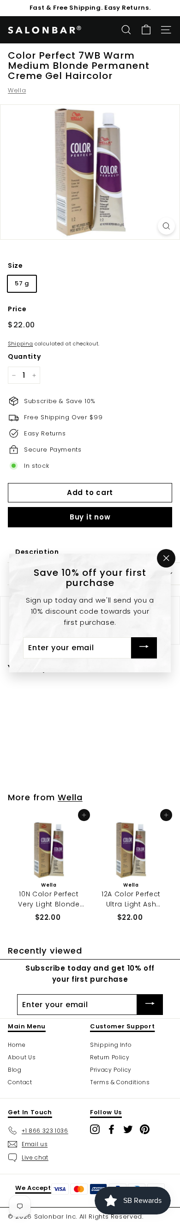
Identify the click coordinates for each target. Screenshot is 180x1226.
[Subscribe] (144, 648)
